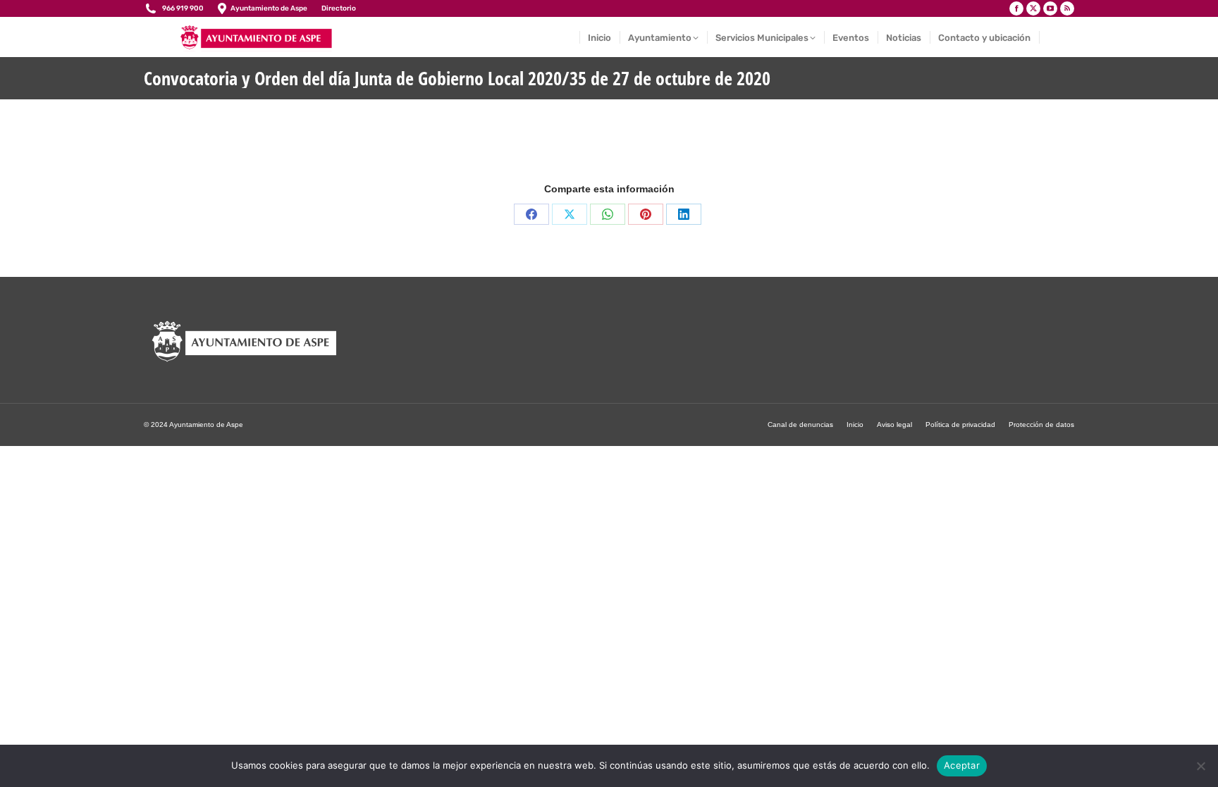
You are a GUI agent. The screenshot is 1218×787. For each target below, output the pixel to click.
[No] (1200, 766)
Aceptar (962, 765)
